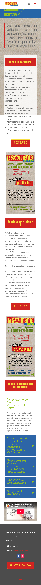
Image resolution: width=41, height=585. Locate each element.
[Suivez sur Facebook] (18, 556)
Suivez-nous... (20, 565)
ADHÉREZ (20, 143)
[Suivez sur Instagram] (22, 556)
